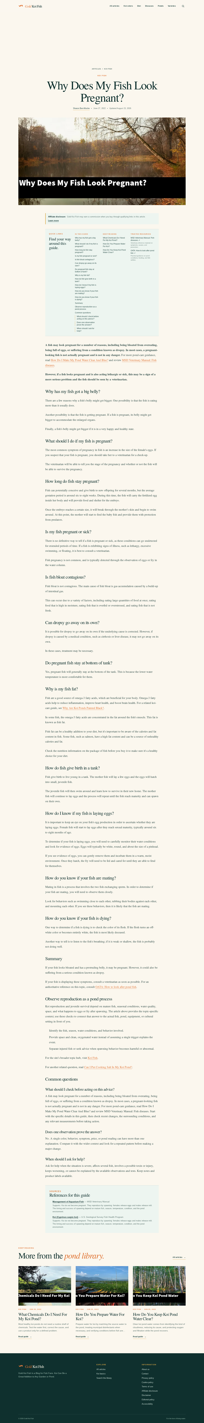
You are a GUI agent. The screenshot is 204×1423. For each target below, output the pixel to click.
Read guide (25, 1337)
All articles (114, 6)
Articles (96, 69)
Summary (79, 303)
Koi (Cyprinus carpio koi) (65, 1217)
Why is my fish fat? (82, 275)
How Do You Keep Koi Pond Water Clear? (155, 1316)
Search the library (104, 1378)
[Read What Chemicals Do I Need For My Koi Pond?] (44, 1285)
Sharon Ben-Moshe (81, 108)
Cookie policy (147, 1382)
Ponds (161, 6)
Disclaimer (146, 1395)
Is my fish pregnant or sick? (86, 256)
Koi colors (128, 6)
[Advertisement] (102, 35)
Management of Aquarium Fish (68, 1201)
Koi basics (101, 1374)
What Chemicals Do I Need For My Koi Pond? (42, 1316)
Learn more (53, 220)
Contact (145, 1374)
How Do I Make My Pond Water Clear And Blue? (79, 360)
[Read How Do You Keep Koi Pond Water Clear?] (159, 1285)
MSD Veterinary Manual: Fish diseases (142, 242)
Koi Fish (93, 1058)
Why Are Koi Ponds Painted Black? (83, 708)
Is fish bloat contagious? (85, 260)
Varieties (172, 6)
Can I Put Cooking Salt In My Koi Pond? (108, 1067)
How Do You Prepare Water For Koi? (100, 1316)
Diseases (149, 6)
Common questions (83, 313)
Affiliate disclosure (150, 1391)
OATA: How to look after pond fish (142, 255)
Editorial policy (148, 1399)
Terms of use (147, 1386)
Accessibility (147, 1404)
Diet (139, 6)
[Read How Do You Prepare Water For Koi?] (102, 1285)
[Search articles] (183, 6)
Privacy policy (148, 1378)
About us (145, 1369)
